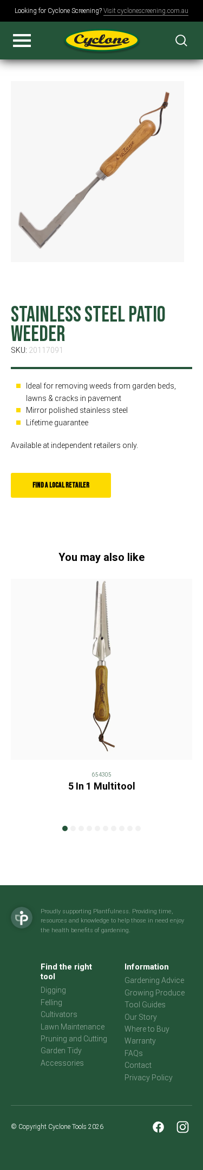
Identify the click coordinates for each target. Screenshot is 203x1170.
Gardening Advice (154, 980)
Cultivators (59, 1014)
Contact (138, 1065)
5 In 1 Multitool (101, 786)
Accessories (62, 1063)
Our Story (141, 1017)
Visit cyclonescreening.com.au (145, 11)
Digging (53, 990)
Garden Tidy (61, 1050)
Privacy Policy (149, 1077)
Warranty (140, 1041)
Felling (51, 1002)
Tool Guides (145, 1004)
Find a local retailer (60, 485)
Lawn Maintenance (72, 1026)
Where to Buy (147, 1029)
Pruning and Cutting (74, 1038)
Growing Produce (155, 992)
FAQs (134, 1053)
